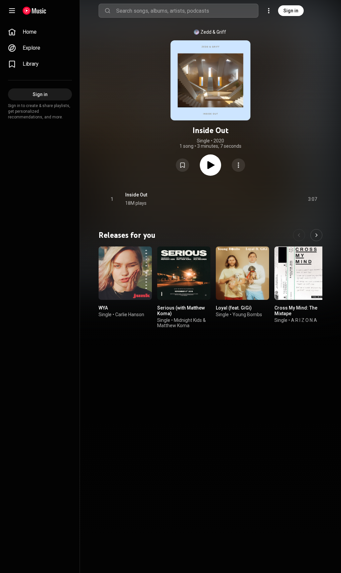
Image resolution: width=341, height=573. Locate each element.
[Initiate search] (107, 10)
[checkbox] (312, 199)
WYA (103, 308)
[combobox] (187, 10)
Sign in (290, 10)
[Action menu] (238, 165)
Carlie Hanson (129, 314)
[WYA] (125, 273)
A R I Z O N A (304, 320)
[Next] (316, 235)
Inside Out (136, 194)
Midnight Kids (188, 320)
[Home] (34, 11)
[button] (182, 165)
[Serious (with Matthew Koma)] (183, 273)
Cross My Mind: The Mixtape (295, 310)
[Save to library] (182, 165)
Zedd (205, 32)
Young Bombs (247, 314)
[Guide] (12, 11)
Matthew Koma (173, 326)
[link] (40, 32)
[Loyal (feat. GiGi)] (242, 273)
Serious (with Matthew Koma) (181, 310)
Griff (221, 32)
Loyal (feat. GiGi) (234, 308)
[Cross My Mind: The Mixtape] (301, 273)
